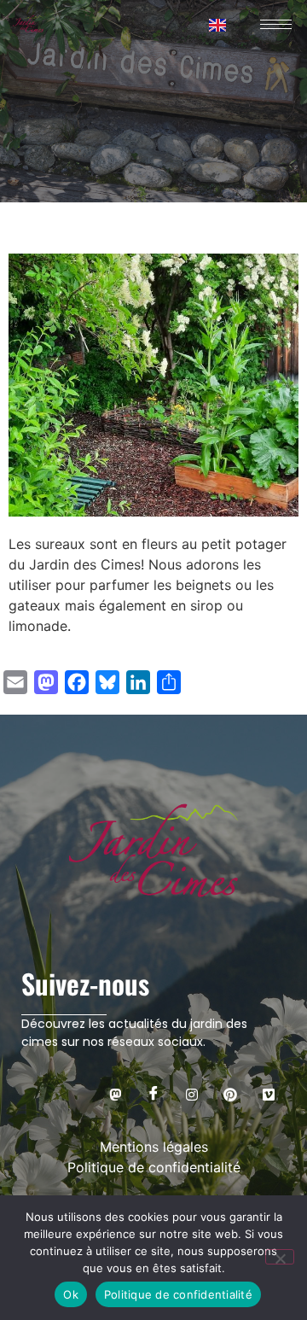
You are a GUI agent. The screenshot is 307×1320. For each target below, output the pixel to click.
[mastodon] (115, 1094)
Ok (70, 1294)
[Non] (279, 1257)
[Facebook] (153, 1094)
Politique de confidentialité (178, 1294)
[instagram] (192, 1094)
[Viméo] (268, 1094)
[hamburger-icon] (273, 24)
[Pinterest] (230, 1094)
